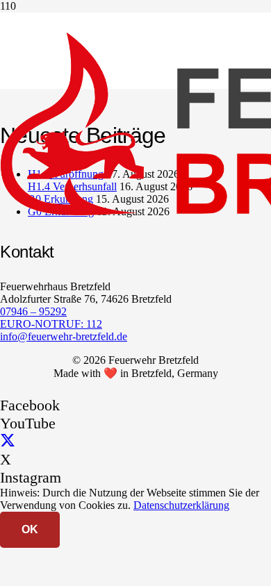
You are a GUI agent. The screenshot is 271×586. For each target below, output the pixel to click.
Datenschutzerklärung (181, 505)
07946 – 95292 (33, 311)
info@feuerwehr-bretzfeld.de (63, 336)
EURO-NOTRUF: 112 (51, 324)
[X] (7, 441)
